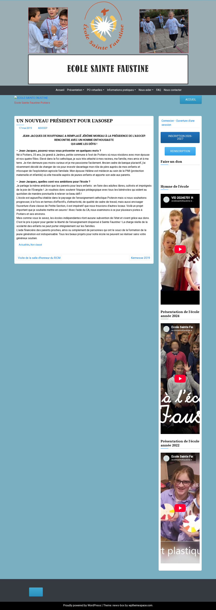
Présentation (74, 90)
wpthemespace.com (140, 605)
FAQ (158, 90)
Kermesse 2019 (140, 257)
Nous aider (145, 90)
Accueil (60, 90)
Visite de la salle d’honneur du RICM (39, 257)
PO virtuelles (94, 90)
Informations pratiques (120, 90)
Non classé (36, 244)
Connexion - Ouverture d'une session (178, 122)
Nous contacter (173, 90)
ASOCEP (42, 128)
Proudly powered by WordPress (82, 605)
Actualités (24, 244)
